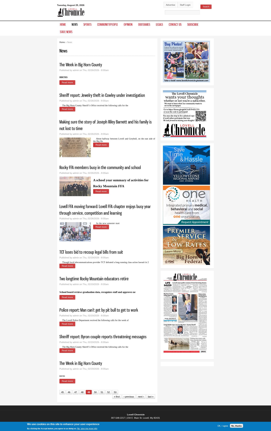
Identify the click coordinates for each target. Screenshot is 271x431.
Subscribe (192, 24)
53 (115, 392)
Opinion (128, 24)
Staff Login (185, 5)
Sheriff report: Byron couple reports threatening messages (102, 336)
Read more (68, 82)
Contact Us (175, 24)
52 (108, 392)
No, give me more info (87, 428)
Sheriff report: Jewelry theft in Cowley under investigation (102, 95)
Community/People (107, 24)
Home (63, 24)
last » (150, 396)
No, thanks (236, 426)
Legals (159, 24)
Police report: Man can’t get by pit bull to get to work (98, 310)
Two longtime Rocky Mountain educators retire (94, 278)
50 (95, 392)
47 (75, 392)
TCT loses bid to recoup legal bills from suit (91, 252)
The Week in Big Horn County (80, 64)
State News (66, 32)
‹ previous (129, 396)
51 (102, 392)
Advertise (170, 5)
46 (69, 392)
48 (82, 392)
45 (62, 392)
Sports (87, 24)
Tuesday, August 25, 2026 (70, 5)
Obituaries (144, 24)
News (75, 24)
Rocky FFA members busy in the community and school (100, 167)
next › (141, 396)
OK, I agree (223, 426)
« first (117, 396)
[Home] (71, 17)
